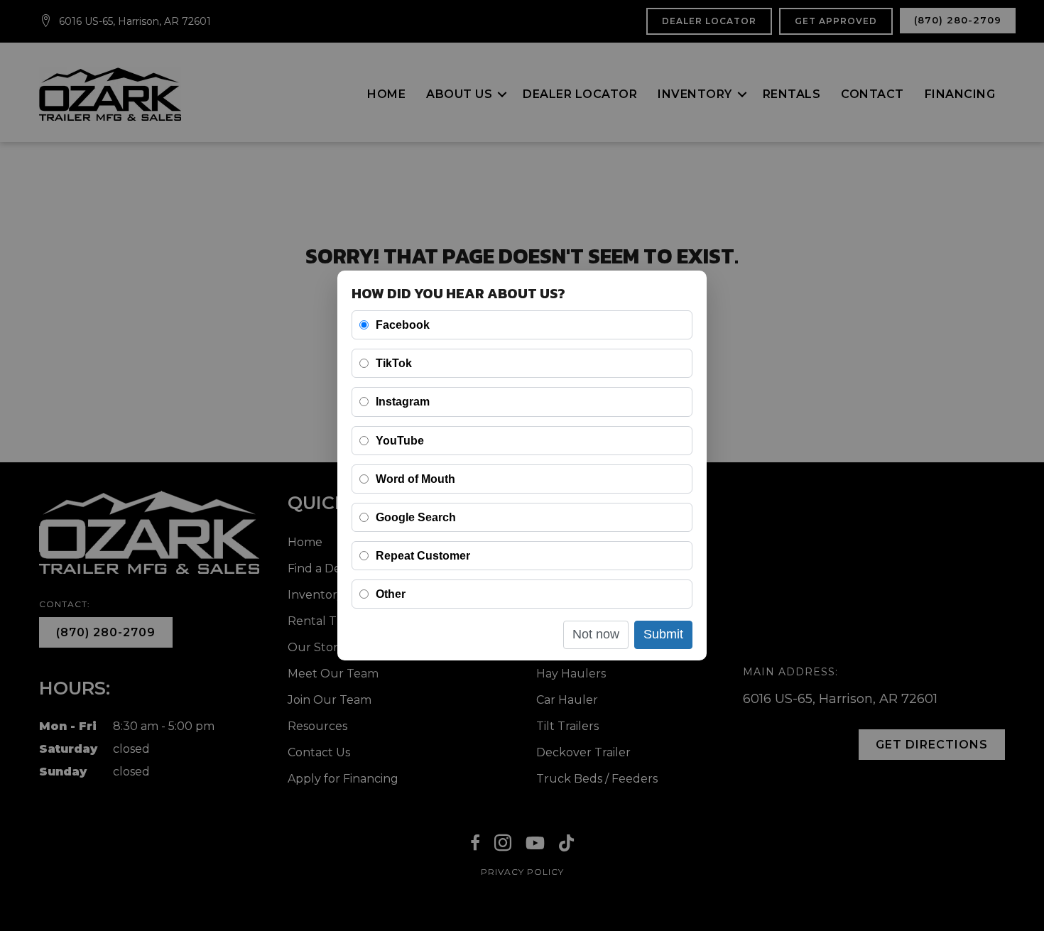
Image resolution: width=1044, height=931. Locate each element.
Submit (663, 634)
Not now (595, 634)
